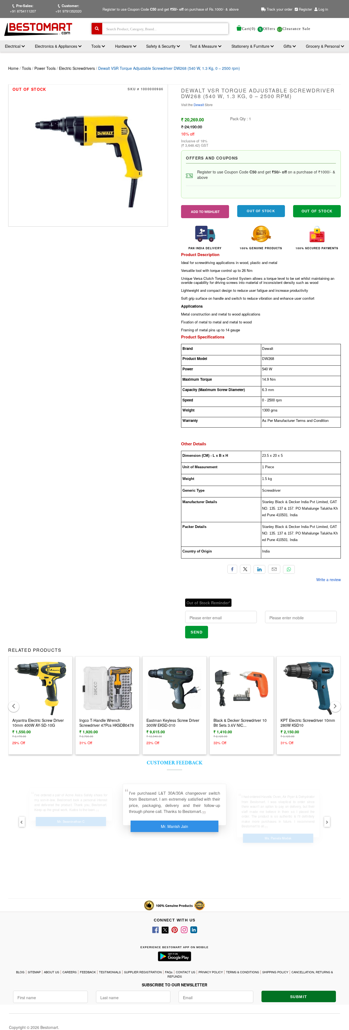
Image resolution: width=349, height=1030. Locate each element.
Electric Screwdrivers (77, 68)
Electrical (13, 46)
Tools (96, 46)
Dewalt (199, 104)
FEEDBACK (88, 972)
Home (13, 68)
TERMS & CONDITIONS (242, 972)
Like (232, 569)
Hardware (124, 46)
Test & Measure (204, 46)
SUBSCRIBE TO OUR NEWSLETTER (174, 984)
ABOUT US (51, 972)
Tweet (245, 569)
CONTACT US (185, 972)
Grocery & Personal (323, 46)
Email (274, 569)
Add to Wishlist (205, 211)
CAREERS (69, 972)
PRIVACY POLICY (210, 972)
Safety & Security (161, 46)
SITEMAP (34, 972)
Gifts (287, 46)
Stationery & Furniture (250, 46)
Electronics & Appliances (56, 46)
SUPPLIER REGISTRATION (143, 972)
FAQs (169, 972)
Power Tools (45, 68)
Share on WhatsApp (289, 569)
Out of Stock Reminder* (208, 602)
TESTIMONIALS (110, 972)
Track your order (279, 9)
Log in (323, 9)
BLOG (20, 972)
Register (305, 9)
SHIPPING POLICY (275, 972)
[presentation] (13, 706)
